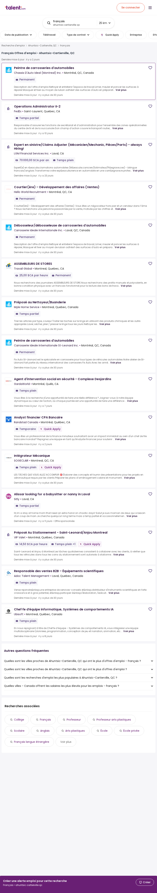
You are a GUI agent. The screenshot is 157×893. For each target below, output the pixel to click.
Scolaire (19, 731)
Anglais (45, 731)
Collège (19, 720)
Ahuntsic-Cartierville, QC (42, 45)
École (104, 731)
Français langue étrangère (31, 742)
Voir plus (121, 90)
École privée (131, 731)
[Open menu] (150, 7)
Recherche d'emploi (13, 45)
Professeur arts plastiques (113, 720)
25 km (103, 23)
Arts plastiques (75, 731)
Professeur (74, 720)
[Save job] (150, 67)
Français (45, 720)
